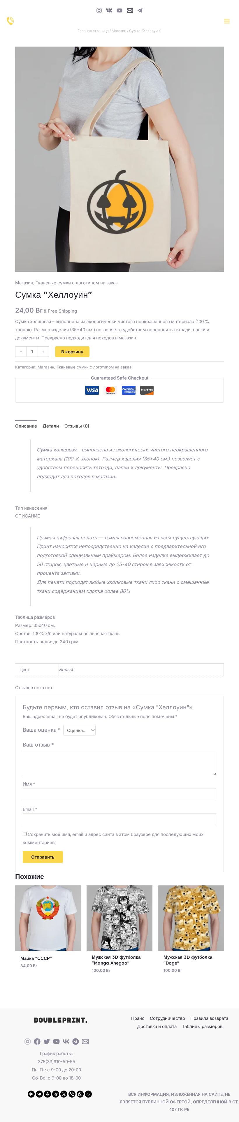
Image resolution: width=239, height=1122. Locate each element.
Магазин (119, 31)
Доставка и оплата (157, 1026)
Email (30, 809)
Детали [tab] (51, 426)
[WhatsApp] (80, 1094)
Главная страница (93, 31)
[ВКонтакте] (39, 1094)
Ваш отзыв (38, 745)
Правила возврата (209, 1018)
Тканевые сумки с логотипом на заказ (76, 283)
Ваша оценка (42, 730)
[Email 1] (130, 10)
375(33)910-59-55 (56, 1061)
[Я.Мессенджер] (31, 1094)
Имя (29, 784)
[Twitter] (46, 1041)
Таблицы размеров (202, 1026)
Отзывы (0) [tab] (76, 426)
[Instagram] (99, 10)
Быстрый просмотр (48, 946)
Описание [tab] (26, 426)
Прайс (138, 1018)
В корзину (72, 351)
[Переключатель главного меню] (226, 21)
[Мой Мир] (88, 1094)
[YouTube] (119, 10)
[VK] (109, 10)
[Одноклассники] (47, 1094)
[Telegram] (140, 10)
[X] (63, 1094)
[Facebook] (37, 1041)
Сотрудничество (167, 1018)
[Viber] (71, 1094)
